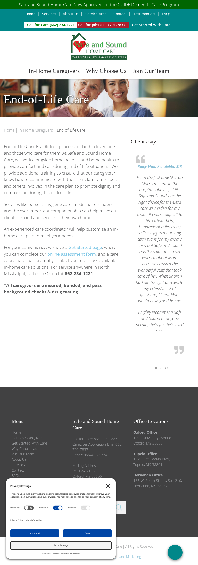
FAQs (16, 475)
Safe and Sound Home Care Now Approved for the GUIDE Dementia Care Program (99, 4)
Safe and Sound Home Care (99, 46)
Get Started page (85, 247)
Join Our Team (23, 453)
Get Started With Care (29, 443)
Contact (18, 470)
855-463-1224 (95, 455)
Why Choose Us (24, 448)
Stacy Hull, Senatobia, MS (160, 166)
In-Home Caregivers (28, 437)
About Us (19, 459)
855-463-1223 (105, 438)
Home (16, 432)
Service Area (21, 464)
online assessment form (71, 254)
